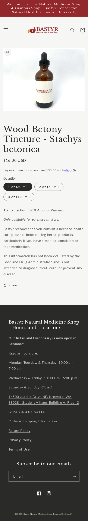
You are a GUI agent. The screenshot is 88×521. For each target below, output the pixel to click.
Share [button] (13, 285)
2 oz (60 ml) (49, 187)
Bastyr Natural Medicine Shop (38, 514)
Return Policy (19, 430)
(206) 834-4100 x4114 (27, 412)
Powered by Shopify (63, 514)
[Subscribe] (74, 476)
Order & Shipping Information (33, 421)
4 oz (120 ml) (19, 197)
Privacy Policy (20, 440)
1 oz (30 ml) (18, 187)
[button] (5, 30)
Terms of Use (19, 449)
